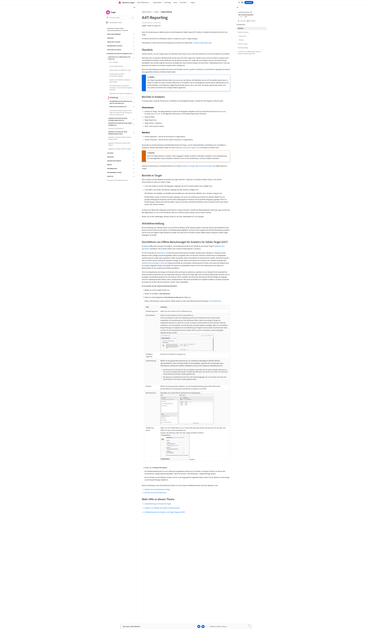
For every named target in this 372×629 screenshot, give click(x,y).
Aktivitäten (110, 153)
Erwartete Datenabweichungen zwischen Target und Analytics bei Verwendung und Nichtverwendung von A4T (120, 112)
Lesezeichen (243, 21)
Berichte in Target (242, 44)
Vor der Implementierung (116, 66)
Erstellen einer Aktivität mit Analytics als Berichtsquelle (162, 508)
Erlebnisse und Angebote (114, 161)
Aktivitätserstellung (243, 48)
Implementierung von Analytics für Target (158, 504)
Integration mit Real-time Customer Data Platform (119, 144)
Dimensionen (242, 36)
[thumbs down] (203, 626)
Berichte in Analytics (243, 32)
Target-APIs (110, 176)
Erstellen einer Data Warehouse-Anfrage (157, 489)
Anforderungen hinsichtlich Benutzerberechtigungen (116, 75)
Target (156, 12)
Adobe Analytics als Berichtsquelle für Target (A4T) (119, 58)
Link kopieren (252, 21)
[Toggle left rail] (134, 7)
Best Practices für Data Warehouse (155, 492)
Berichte (109, 165)
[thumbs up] (198, 626)
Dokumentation (147, 12)
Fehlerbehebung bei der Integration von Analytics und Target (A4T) (120, 102)
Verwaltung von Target (113, 42)
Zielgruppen (110, 157)
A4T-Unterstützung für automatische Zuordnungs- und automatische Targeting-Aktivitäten (120, 88)
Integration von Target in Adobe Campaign (119, 149)
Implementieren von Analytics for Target (120, 70)
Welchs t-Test (164, 253)
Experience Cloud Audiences (115, 128)
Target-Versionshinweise (114, 34)
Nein (246, 16)
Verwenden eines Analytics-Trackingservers (120, 93)
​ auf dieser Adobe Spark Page (202, 43)
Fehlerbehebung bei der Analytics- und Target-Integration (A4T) (165, 512)
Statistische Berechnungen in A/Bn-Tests (154, 263)
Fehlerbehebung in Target (114, 172)
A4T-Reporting (114, 97)
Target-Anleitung (166, 12)
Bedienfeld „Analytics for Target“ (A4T (187, 148)
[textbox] (120, 17)
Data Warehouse (216, 301)
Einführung (110, 38)
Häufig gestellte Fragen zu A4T (118, 106)
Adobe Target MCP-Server (114, 50)
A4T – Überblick (113, 62)
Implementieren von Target (114, 46)
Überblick (240, 28)
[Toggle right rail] (237, 7)
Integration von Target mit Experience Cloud (119, 53)
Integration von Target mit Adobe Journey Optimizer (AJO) (120, 124)
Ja (241, 16)
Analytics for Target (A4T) (154, 26)
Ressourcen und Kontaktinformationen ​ (117, 180)
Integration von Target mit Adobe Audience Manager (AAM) (119, 138)
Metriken (241, 40)
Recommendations (112, 168)
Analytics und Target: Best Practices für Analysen (197, 166)
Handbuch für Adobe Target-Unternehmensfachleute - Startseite (117, 29)
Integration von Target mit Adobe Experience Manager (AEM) (117, 133)
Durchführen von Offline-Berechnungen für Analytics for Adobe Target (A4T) (249, 52)
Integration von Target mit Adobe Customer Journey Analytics (117, 119)
